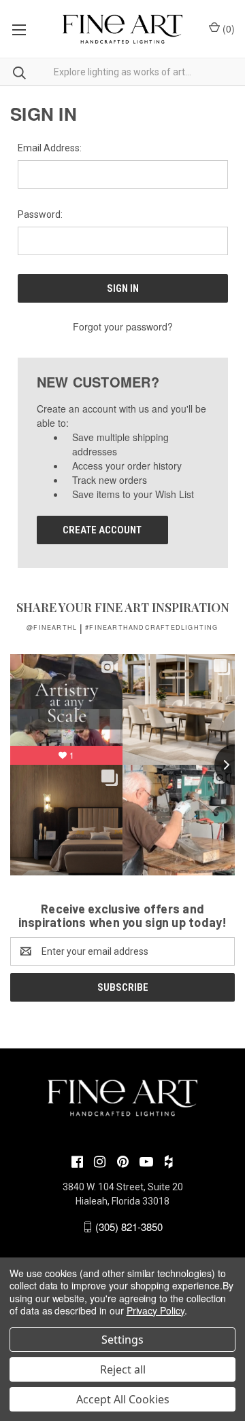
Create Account (102, 530)
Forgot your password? (123, 326)
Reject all (123, 1369)
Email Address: (50, 148)
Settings (122, 1339)
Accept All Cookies (122, 1399)
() (227, 28)
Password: (40, 214)
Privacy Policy (155, 1310)
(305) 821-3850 (129, 1226)
